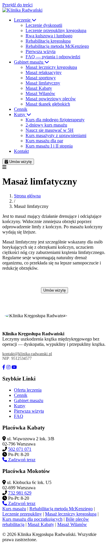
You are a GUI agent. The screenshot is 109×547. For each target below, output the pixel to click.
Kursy (20, 114)
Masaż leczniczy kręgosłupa (51, 67)
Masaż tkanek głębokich (48, 103)
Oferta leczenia (28, 390)
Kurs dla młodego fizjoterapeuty (55, 119)
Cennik (20, 109)
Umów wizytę (20, 161)
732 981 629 (19, 492)
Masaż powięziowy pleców (51, 98)
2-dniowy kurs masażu (46, 124)
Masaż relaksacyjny (44, 72)
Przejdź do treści (17, 4)
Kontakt (21, 151)
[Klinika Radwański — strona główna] (22, 10)
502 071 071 (19, 449)
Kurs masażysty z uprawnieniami (56, 135)
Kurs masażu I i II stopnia (49, 145)
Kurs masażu (14, 508)
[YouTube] (14, 367)
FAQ (18, 416)
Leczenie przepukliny (22, 513)
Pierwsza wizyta (41, 51)
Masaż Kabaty (39, 88)
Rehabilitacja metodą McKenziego (57, 46)
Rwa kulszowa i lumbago (49, 35)
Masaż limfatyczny (43, 82)
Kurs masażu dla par (44, 140)
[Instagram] (8, 367)
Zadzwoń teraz (21, 459)
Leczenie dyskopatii (44, 25)
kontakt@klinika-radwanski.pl (27, 354)
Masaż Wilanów (40, 93)
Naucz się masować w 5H (50, 130)
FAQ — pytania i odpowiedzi (53, 56)
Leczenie (23, 19)
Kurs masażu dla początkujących (32, 519)
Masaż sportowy (41, 77)
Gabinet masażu (29, 61)
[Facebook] (3, 367)
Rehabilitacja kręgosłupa (48, 40)
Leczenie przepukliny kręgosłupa (56, 30)
